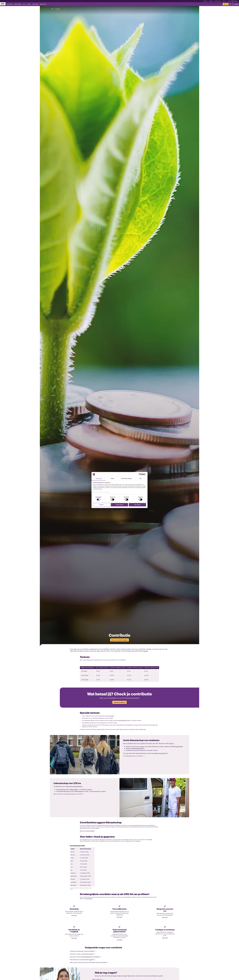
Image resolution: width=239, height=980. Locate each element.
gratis (146, 651)
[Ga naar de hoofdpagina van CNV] (3, 3)
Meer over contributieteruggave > (87, 830)
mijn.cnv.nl (129, 841)
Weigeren (102, 504)
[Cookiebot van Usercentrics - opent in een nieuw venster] (140, 474)
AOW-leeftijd (121, 720)
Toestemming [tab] (98, 478)
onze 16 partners (100, 484)
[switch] (112, 500)
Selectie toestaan (119, 504)
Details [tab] (112, 478)
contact (137, 841)
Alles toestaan (137, 504)
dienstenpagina (88, 898)
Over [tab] (140, 478)
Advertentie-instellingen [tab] (126, 478)
